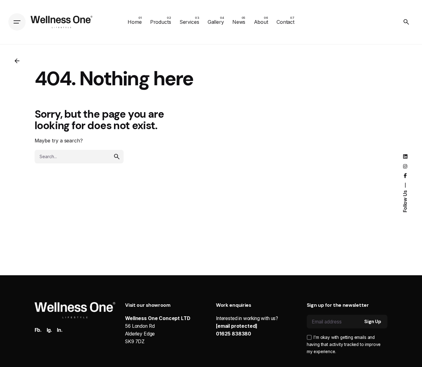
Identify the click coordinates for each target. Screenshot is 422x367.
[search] (117, 156)
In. (60, 330)
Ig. (50, 330)
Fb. (38, 330)
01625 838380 (233, 334)
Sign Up (372, 321)
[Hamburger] (17, 22)
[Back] (17, 61)
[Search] (406, 22)
